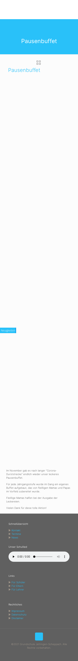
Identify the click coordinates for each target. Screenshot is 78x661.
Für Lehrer (18, 589)
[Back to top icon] (39, 637)
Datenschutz (19, 614)
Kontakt (16, 530)
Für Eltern (17, 585)
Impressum (18, 610)
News (15, 537)
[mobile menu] (73, 7)
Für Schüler (18, 582)
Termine (16, 533)
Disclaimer (17, 618)
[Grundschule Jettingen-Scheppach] (39, 9)
